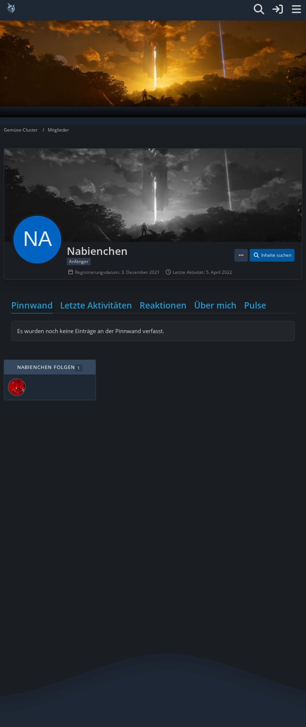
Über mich (215, 305)
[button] (241, 255)
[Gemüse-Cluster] (137, 8)
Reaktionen (163, 305)
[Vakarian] (17, 387)
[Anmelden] (277, 9)
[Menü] (296, 9)
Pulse (255, 305)
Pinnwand (32, 305)
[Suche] (259, 9)
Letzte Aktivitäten (96, 305)
